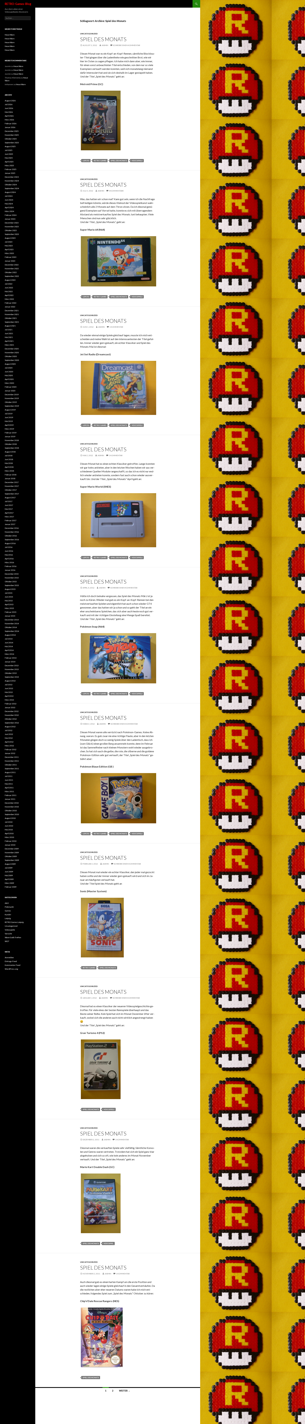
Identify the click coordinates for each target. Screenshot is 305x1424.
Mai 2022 (9, 291)
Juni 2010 (9, 826)
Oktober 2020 (11, 356)
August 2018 (10, 452)
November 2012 (12, 715)
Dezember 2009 (12, 848)
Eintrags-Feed (11, 961)
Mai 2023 (9, 245)
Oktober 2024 (11, 184)
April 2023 (9, 249)
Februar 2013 (10, 703)
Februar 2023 (10, 257)
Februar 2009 (10, 887)
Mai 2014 (9, 646)
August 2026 (10, 100)
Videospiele (10, 930)
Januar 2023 (10, 261)
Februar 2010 (10, 841)
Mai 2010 (9, 829)
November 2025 (12, 135)
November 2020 (12, 352)
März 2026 (9, 119)
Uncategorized (89, 33)
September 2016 (12, 539)
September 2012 (12, 723)
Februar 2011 (10, 795)
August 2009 (10, 864)
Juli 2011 (8, 776)
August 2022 (10, 280)
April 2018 (9, 467)
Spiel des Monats (103, 39)
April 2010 (9, 833)
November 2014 (12, 623)
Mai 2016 (9, 555)
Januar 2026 (10, 127)
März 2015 (9, 608)
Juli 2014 (8, 639)
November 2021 (12, 314)
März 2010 (9, 837)
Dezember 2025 (12, 131)
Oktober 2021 (11, 318)
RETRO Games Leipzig (14, 922)
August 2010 (10, 818)
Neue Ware (9, 35)
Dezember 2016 (12, 528)
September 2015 (12, 585)
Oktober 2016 (11, 536)
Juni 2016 (9, 551)
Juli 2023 (8, 242)
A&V (7, 903)
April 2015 (9, 604)
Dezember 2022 (12, 265)
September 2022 (12, 276)
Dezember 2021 (12, 310)
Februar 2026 (10, 123)
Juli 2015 (8, 593)
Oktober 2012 (11, 719)
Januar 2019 (10, 436)
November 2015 (12, 578)
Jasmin (105, 45)
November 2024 (12, 181)
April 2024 (9, 207)
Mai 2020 (9, 375)
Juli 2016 (8, 547)
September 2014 (12, 631)
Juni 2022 (9, 287)
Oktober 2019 (11, 402)
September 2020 (12, 360)
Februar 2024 (10, 215)
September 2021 (12, 322)
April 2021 (9, 341)
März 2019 (9, 429)
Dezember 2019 (12, 394)
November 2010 (12, 807)
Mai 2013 (9, 692)
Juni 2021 (9, 333)
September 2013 (12, 677)
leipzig (86, 161)
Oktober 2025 (11, 139)
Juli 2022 (8, 284)
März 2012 (9, 745)
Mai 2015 (9, 600)
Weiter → (124, 1390)
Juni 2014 (9, 642)
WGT (7, 941)
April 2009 (9, 879)
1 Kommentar (116, 327)
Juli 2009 (8, 868)
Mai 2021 (9, 337)
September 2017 (12, 494)
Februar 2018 (10, 474)
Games (8, 911)
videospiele (137, 161)
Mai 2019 (9, 421)
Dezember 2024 (12, 177)
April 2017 (9, 513)
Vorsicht (8, 933)
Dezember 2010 (12, 803)
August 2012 (10, 726)
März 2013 (9, 700)
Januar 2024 (10, 219)
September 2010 (12, 814)
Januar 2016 (10, 570)
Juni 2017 (9, 505)
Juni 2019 (9, 417)
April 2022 (9, 295)
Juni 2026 (9, 108)
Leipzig (8, 918)
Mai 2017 (9, 509)
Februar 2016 (10, 566)
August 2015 (10, 589)
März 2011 (9, 791)
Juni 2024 (9, 200)
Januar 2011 (10, 799)
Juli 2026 (8, 104)
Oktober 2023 (11, 230)
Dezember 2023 (12, 223)
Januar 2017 (10, 524)
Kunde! (8, 914)
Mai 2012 (9, 738)
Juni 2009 (9, 871)
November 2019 (12, 398)
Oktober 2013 (11, 673)
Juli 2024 (8, 196)
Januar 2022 (10, 307)
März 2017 (9, 516)
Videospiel (108, 1243)
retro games (100, 161)
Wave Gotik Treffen (13, 937)
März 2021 (9, 345)
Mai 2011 (9, 784)
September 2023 (12, 234)
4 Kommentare (116, 191)
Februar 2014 (10, 658)
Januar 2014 (10, 661)
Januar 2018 (10, 478)
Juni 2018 (9, 459)
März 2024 (9, 211)
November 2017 (12, 486)
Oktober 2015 (11, 581)
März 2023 (9, 253)
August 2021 (10, 326)
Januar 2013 (10, 707)
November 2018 (12, 440)
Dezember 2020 (12, 348)
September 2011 (12, 768)
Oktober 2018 (11, 444)
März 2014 (9, 654)
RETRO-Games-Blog (18, 4)
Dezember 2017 (12, 482)
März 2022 (9, 299)
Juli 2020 (8, 368)
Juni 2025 (9, 154)
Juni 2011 (9, 780)
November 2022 (12, 268)
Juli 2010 (8, 822)
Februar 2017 (10, 520)
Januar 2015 (10, 616)
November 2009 (12, 852)
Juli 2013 (8, 684)
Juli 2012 (8, 730)
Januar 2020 (10, 390)
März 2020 (9, 383)
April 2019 (9, 425)
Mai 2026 (9, 112)
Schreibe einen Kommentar (126, 45)
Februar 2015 (10, 612)
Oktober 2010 (11, 810)
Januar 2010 (10, 845)
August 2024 (10, 192)
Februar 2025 (10, 169)
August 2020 (10, 364)
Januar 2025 (10, 173)
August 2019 (10, 410)
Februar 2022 (10, 303)
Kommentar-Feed (12, 965)
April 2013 (9, 696)
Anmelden (9, 957)
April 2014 (9, 650)
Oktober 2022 (11, 272)
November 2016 (12, 532)
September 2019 (12, 406)
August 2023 (10, 238)
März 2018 (9, 471)
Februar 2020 (10, 387)
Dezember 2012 (12, 711)
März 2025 (9, 165)
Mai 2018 (9, 463)
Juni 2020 (9, 371)
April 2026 (9, 116)
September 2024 (12, 188)
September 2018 (12, 448)
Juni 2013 (9, 688)
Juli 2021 (8, 329)
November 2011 (12, 761)
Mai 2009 (9, 875)
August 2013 (10, 681)
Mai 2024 (9, 203)
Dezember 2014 (12, 619)
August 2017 (10, 497)
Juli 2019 (8, 413)
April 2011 (9, 787)
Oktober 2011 (11, 765)
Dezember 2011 (12, 757)
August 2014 (10, 635)
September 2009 (12, 860)
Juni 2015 (9, 597)
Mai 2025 (9, 158)
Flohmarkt (9, 907)
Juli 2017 (8, 501)
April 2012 (9, 742)
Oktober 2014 (11, 627)
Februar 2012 (10, 749)
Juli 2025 (8, 150)
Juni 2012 (9, 734)
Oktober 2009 (11, 856)
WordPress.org (11, 969)
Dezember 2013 (12, 665)
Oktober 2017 (11, 490)
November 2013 (12, 669)
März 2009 (9, 883)
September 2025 (12, 142)
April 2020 (9, 379)
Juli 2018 (8, 455)
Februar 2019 (10, 432)
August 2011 (10, 772)
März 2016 (9, 562)
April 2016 (9, 558)
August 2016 (10, 543)
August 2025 (10, 146)
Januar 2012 (10, 753)
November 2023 (12, 226)
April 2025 (9, 161)
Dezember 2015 (12, 574)
